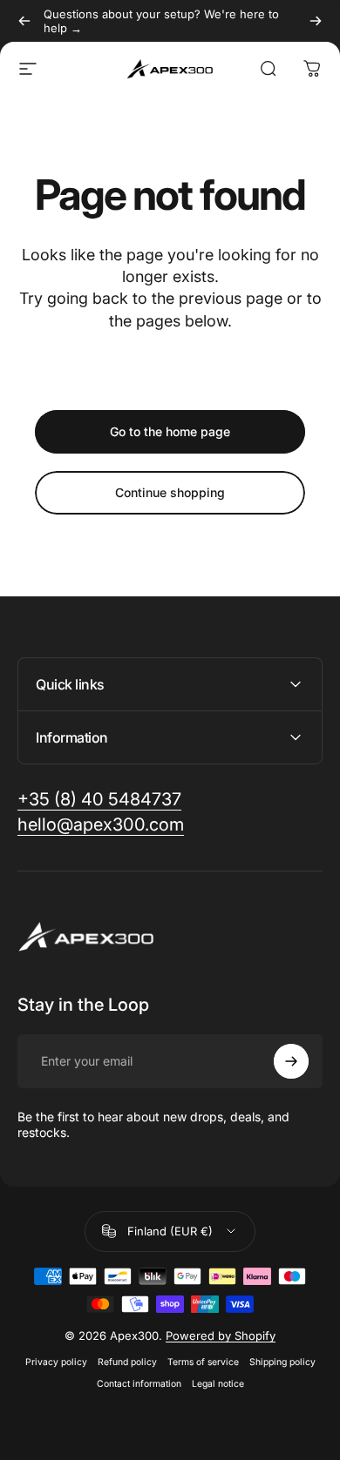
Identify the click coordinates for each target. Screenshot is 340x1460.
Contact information (139, 1383)
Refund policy (127, 1362)
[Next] (315, 21)
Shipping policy (282, 1362)
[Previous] (24, 21)
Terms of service (203, 1362)
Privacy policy (56, 1362)
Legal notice (218, 1383)
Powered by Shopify (220, 1335)
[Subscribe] (291, 1061)
